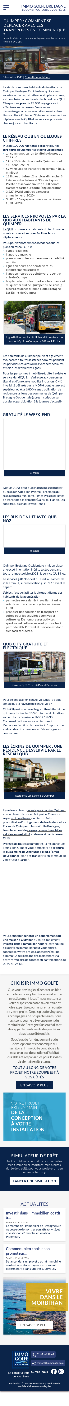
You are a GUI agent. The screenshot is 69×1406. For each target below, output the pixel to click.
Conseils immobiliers (37, 77)
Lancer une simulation (34, 1181)
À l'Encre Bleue (29, 1383)
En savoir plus (34, 1085)
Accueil (7, 38)
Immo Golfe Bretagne (43, 8)
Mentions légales (42, 1386)
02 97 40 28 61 (45, 1354)
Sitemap (42, 1383)
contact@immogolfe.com (50, 1362)
